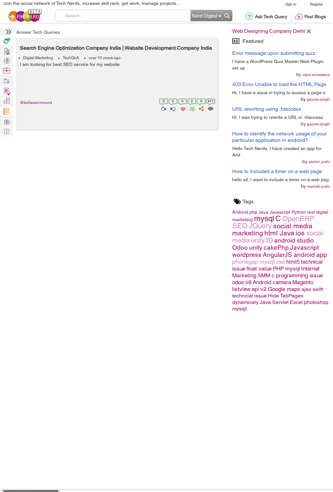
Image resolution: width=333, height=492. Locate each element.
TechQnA (71, 58)
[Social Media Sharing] (201, 108)
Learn (6, 112)
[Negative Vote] (172, 108)
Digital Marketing (38, 58)
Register (316, 4)
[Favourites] (182, 108)
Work (6, 71)
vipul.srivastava (316, 74)
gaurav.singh (318, 99)
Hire (6, 41)
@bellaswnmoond (36, 102)
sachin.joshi (319, 161)
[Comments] (191, 108)
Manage (6, 91)
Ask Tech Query (271, 16)
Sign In (291, 4)
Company (6, 101)
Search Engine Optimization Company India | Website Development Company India (116, 48)
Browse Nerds (6, 60)
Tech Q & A (6, 131)
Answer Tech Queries (38, 32)
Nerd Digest (6, 121)
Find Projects (6, 80)
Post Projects (6, 50)
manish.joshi (318, 186)
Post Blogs (315, 16)
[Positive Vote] (163, 108)
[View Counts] (210, 108)
